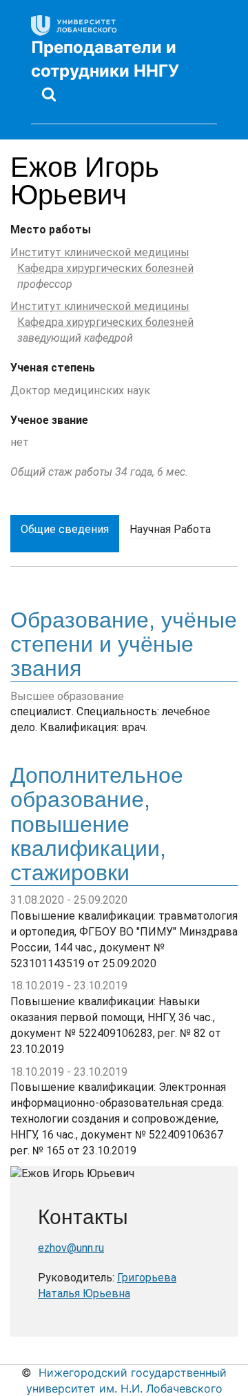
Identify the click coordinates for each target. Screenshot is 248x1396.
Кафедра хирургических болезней (105, 268)
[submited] (48, 94)
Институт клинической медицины (99, 252)
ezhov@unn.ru (71, 1247)
